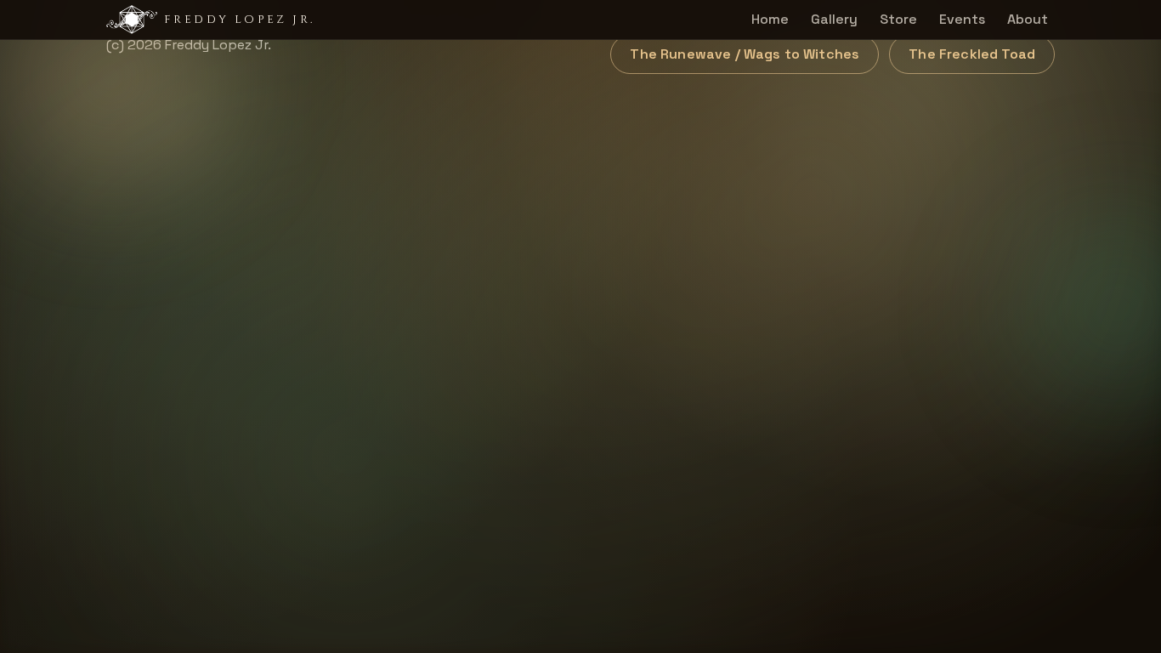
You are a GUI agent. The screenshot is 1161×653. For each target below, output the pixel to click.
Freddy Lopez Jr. (239, 19)
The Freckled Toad (972, 54)
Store (898, 19)
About (1027, 19)
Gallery (834, 19)
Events (962, 19)
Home (770, 19)
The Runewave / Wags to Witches (744, 54)
